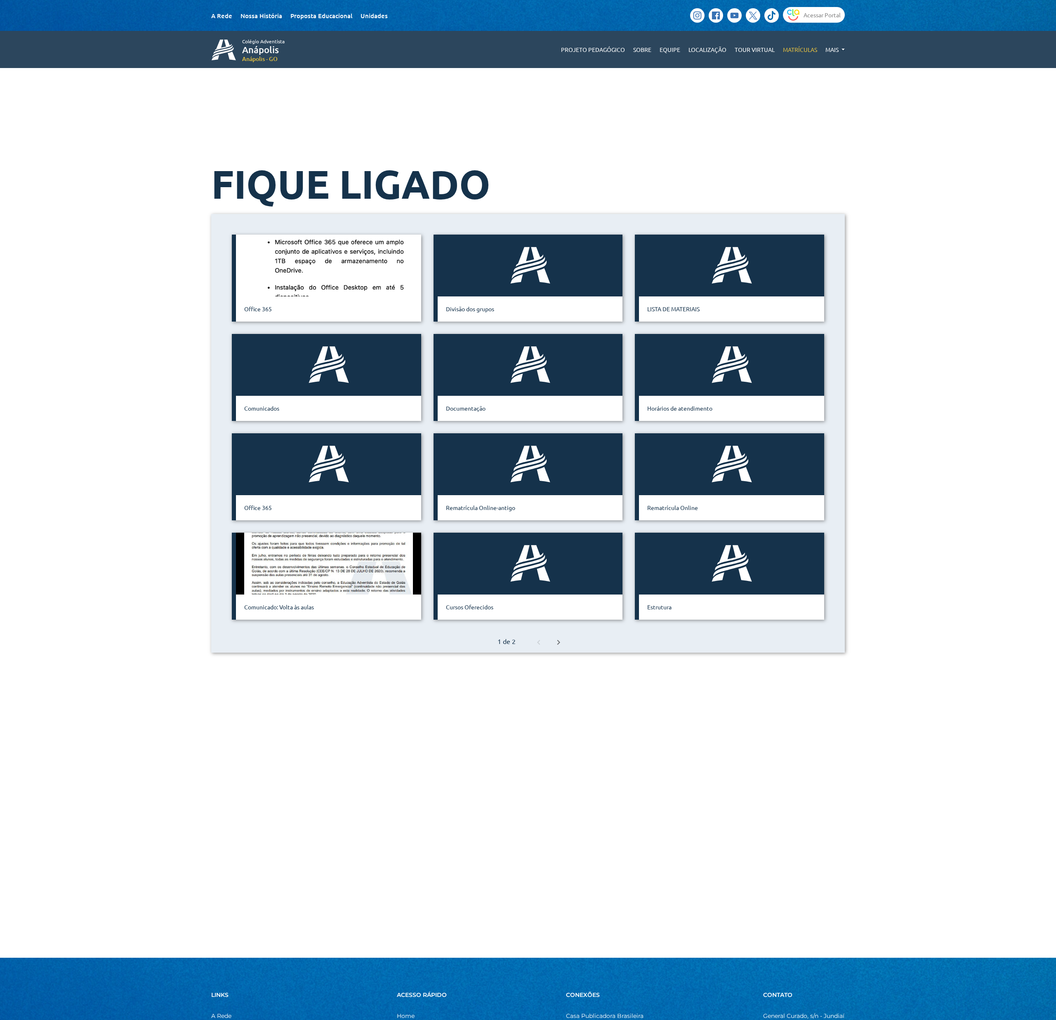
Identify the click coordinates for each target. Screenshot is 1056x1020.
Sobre (642, 49)
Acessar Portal (822, 15)
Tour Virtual (755, 49)
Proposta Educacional (321, 16)
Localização (707, 49)
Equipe (670, 49)
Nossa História (261, 16)
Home (406, 1016)
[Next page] (558, 641)
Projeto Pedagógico (593, 49)
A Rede (221, 16)
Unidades (374, 16)
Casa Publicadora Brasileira (605, 1016)
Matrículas (800, 49)
